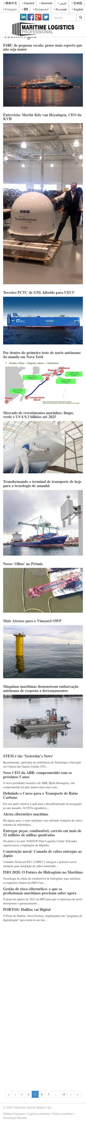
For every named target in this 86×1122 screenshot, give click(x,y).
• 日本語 (77, 3)
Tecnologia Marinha (15, 1118)
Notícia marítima (62, 1114)
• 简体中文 (10, 3)
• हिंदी (25, 9)
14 (63, 1094)
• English (77, 9)
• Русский (60, 9)
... (55, 1094)
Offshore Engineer (14, 1114)
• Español (28, 3)
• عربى (62, 3)
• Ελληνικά (41, 9)
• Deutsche (46, 3)
